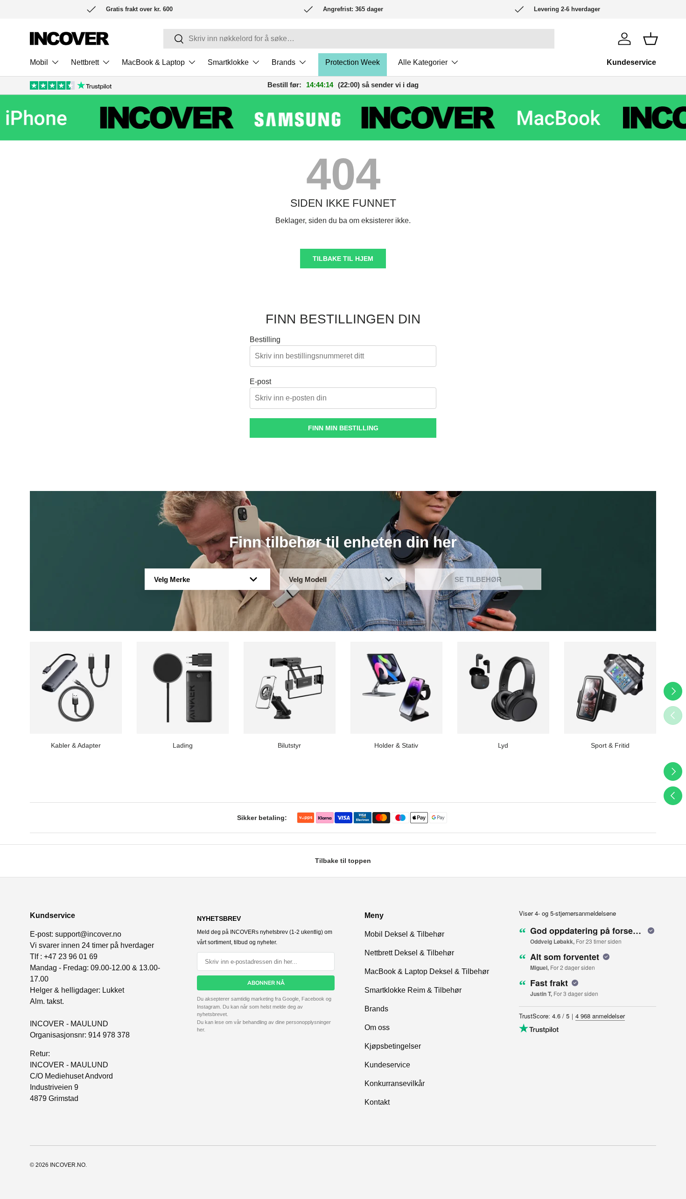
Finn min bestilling (343, 428)
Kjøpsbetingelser (392, 1046)
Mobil (39, 62)
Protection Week (352, 62)
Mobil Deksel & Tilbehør (404, 934)
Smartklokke (228, 62)
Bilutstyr (289, 745)
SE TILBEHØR (478, 579)
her (200, 1029)
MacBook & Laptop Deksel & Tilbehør (426, 971)
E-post (260, 382)
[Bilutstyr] (289, 687)
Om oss (377, 1027)
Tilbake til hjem (343, 258)
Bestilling (265, 340)
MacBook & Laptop (153, 62)
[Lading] (182, 687)
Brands (283, 62)
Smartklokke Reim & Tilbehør (413, 990)
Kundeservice (631, 62)
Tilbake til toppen (343, 860)
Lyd (503, 745)
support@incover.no (88, 934)
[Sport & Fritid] (610, 687)
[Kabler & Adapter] (75, 687)
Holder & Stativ (396, 745)
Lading (183, 745)
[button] (650, 38)
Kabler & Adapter (76, 745)
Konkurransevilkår (394, 1083)
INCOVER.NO (67, 1165)
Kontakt (377, 1102)
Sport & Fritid (610, 745)
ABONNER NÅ (266, 983)
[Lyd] (503, 687)
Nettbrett (85, 62)
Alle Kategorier (423, 62)
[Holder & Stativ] (396, 687)
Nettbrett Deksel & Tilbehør (409, 953)
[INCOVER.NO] (69, 38)
